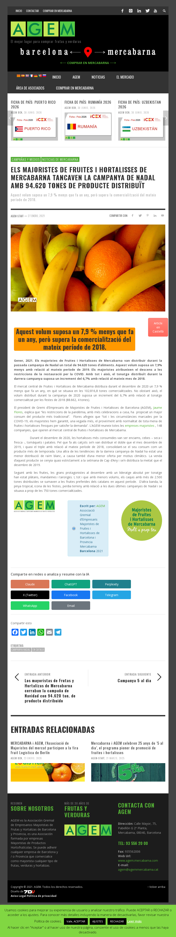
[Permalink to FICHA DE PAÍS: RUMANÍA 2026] (88, 126)
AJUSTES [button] (97, 921)
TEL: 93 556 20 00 (133, 843)
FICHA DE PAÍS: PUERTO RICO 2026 (33, 104)
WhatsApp (30, 606)
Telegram (111, 595)
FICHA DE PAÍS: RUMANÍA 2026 (88, 102)
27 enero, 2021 (36, 215)
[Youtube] (155, 10)
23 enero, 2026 (33, 758)
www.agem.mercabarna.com (138, 860)
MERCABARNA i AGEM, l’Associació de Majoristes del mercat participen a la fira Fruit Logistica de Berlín (44, 747)
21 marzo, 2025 (115, 758)
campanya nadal (21, 649)
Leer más (134, 921)
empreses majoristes (139, 426)
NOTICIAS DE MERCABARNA (60, 159)
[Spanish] (23, 75)
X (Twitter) (30, 595)
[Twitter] (147, 10)
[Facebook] (122, 10)
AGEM (100, 506)
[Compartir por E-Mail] (162, 215)
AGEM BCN (16, 112)
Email (71, 606)
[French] (31, 75)
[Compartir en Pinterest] (147, 215)
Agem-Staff (98, 758)
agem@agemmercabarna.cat (138, 869)
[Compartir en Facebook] (132, 215)
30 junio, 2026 (33, 112)
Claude (30, 584)
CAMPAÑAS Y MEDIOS (26, 159)
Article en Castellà (158, 327)
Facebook (71, 595)
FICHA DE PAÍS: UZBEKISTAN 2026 (139, 104)
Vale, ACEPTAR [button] (76, 921)
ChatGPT (71, 584)
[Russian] (44, 75)
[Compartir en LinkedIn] (155, 215)
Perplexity (111, 584)
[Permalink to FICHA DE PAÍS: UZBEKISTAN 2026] (141, 129)
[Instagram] (131, 10)
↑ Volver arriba (156, 886)
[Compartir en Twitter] (140, 215)
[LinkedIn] (139, 10)
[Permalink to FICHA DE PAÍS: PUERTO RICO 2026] (34, 129)
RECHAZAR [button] (117, 921)
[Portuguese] (40, 75)
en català (38, 649)
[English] (27, 75)
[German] (36, 75)
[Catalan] (18, 75)
